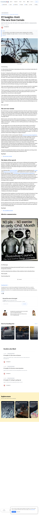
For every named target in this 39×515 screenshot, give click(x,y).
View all (36, 323)
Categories (15, 1)
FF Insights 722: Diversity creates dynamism (13, 368)
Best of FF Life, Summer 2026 (7, 336)
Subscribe (24, 303)
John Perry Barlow (14, 170)
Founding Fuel (8, 361)
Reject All (18, 511)
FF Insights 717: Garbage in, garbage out (12, 380)
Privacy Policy (33, 509)
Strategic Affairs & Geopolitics (14, 14)
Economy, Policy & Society (5, 14)
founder (35, 170)
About (24, 1)
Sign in (37, 1)
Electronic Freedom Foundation (10, 171)
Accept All (13, 511)
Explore (11, 1)
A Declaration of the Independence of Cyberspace (23, 173)
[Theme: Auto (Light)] (28, 2)
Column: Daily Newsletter (5, 12)
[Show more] (36, 31)
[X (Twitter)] (1, 293)
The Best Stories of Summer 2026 (20, 336)
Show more (4, 35)
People (20, 1)
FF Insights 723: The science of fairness (12, 355)
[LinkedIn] (3, 293)
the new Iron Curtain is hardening (30, 135)
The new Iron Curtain (7, 156)
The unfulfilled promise (8, 210)
